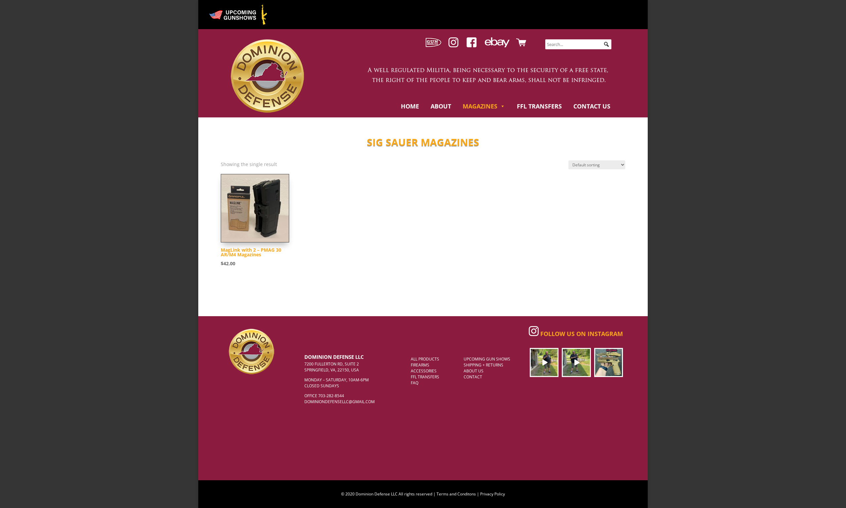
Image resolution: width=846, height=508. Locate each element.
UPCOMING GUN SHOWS (487, 359)
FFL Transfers (539, 106)
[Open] (544, 362)
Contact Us (591, 106)
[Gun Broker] (433, 45)
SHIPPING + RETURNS (483, 365)
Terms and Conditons (456, 494)
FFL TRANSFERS (425, 377)
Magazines (480, 106)
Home (410, 106)
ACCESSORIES (424, 371)
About (441, 106)
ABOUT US (473, 371)
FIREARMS (420, 365)
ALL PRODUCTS (425, 359)
